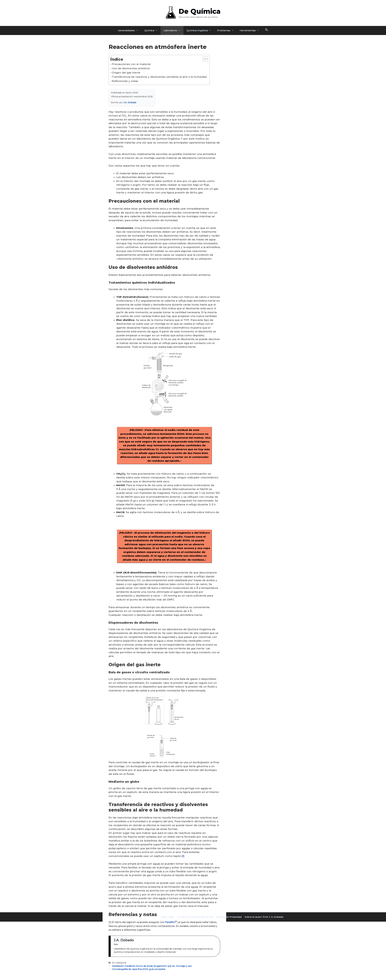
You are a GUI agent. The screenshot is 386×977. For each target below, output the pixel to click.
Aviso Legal (167, 916)
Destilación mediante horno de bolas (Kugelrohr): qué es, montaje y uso (152, 966)
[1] (183, 856)
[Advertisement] (256, 90)
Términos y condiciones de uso (195, 916)
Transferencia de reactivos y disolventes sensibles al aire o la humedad (159, 76)
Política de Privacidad (229, 916)
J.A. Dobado (130, 102)
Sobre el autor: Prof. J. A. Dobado (264, 916)
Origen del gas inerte (126, 72)
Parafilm (170, 922)
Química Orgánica (197, 30)
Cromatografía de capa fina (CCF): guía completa (138, 969)
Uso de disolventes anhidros (131, 68)
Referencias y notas (125, 81)
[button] (266, 30)
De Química (200, 11)
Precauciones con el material (131, 64)
